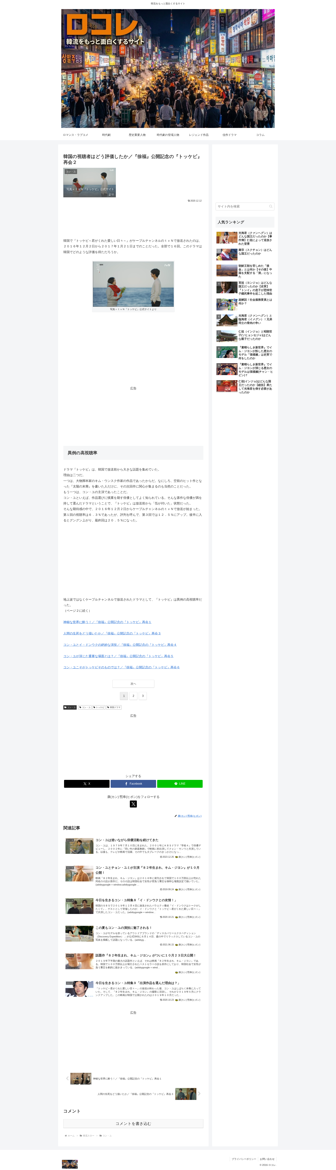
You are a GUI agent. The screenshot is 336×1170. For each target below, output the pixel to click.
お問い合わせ (267, 1159)
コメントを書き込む (133, 1123)
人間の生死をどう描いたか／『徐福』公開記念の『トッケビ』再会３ (112, 633)
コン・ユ (71, 707)
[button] (271, 206)
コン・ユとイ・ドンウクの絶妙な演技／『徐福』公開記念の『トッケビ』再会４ (120, 645)
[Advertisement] (133, 213)
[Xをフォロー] (133, 804)
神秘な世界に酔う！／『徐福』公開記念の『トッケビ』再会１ (107, 622)
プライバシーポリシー (244, 1159)
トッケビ (100, 707)
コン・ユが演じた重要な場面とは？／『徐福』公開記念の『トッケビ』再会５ (118, 656)
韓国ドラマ (115, 707)
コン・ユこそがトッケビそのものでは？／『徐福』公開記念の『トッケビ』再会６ (121, 667)
